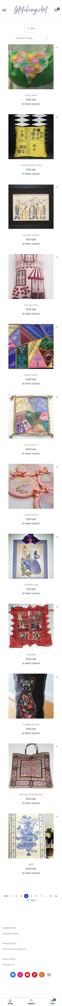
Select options (32, 103)
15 (28, 900)
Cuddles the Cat (31, 724)
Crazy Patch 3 (31, 514)
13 (51, 896)
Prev (6, 896)
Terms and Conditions (14, 949)
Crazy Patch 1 (31, 374)
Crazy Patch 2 (31, 444)
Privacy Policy (9, 943)
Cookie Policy (9, 927)
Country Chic (31, 304)
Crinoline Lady (31, 584)
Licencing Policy (10, 933)
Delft (31, 864)
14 (56, 896)
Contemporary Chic (31, 165)
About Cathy (9, 958)
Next (33, 900)
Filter (32, 28)
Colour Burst (31, 95)
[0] (55, 10)
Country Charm (31, 235)
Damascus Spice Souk (31, 794)
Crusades (31, 654)
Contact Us (8, 964)
